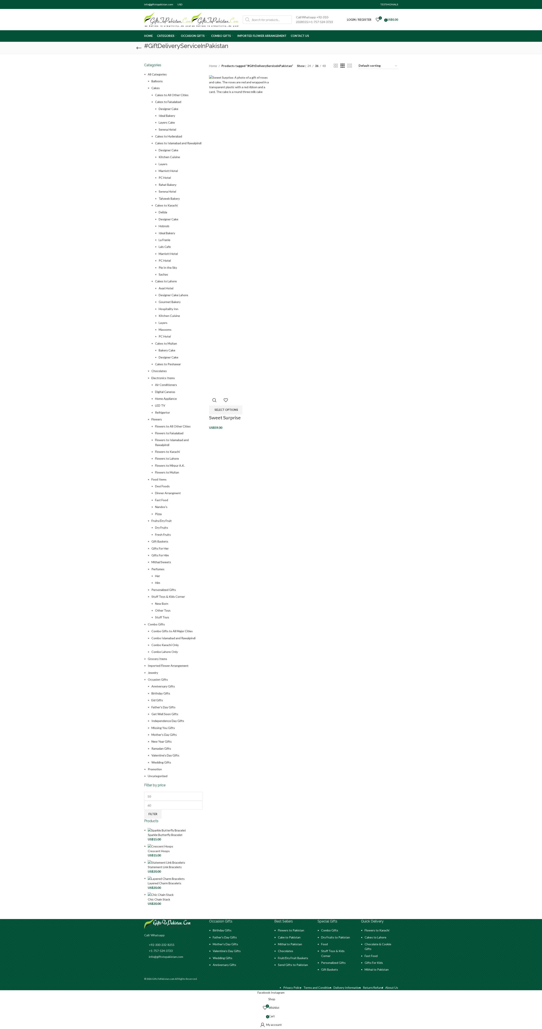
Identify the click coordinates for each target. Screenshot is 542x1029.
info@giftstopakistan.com (158, 4)
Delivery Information (347, 987)
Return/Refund (373, 987)
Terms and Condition (317, 987)
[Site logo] (168, 19)
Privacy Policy (292, 987)
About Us (391, 987)
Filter (152, 814)
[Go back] (139, 48)
